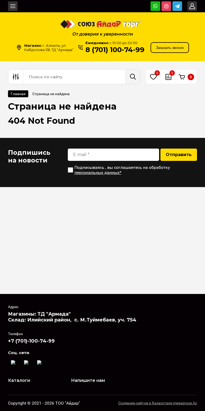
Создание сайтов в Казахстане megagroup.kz (157, 403)
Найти (132, 76)
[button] (170, 47)
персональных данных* (97, 172)
